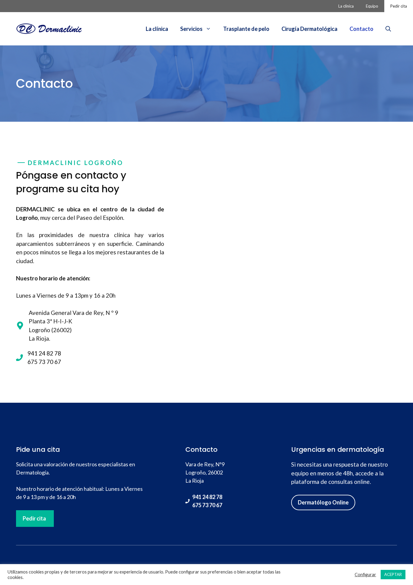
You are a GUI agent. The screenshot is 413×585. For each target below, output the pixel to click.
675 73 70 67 (207, 505)
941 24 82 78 (207, 497)
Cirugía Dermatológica (309, 28)
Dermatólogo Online (323, 502)
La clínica (346, 6)
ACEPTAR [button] (393, 574)
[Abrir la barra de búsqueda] (388, 28)
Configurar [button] (365, 574)
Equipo (372, 6)
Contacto (361, 28)
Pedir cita (398, 6)
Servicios (191, 28)
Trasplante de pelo (246, 28)
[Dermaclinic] (49, 28)
